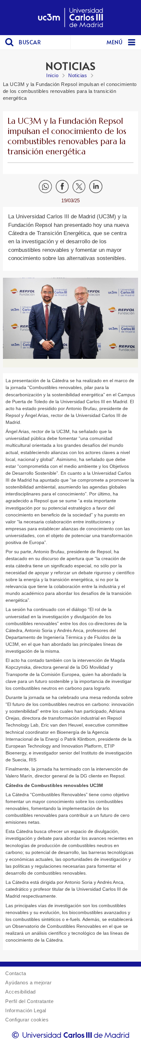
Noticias (77, 75)
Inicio (52, 75)
